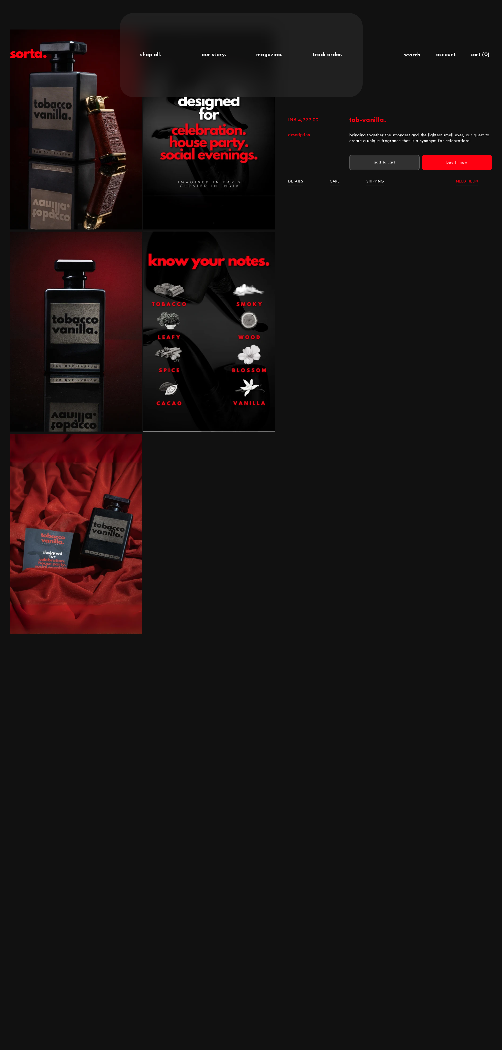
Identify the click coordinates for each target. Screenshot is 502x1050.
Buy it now (456, 162)
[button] (411, 55)
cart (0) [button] (480, 54)
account (446, 54)
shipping (375, 181)
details (295, 181)
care (335, 181)
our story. (214, 54)
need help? (467, 181)
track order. (328, 54)
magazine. (269, 54)
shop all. (150, 54)
